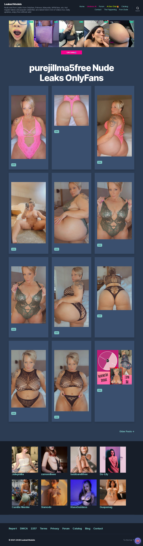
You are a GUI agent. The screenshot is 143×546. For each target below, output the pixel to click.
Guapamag (106, 507)
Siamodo (46, 507)
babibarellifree (79, 474)
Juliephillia (18, 474)
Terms (43, 528)
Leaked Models (13, 4)
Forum (101, 6)
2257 (34, 528)
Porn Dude (123, 9)
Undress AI (91, 6)
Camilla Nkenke (21, 507)
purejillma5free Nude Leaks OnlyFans (71, 72)
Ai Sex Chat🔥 (113, 6)
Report (13, 528)
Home (81, 6)
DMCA (24, 528)
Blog (87, 528)
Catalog (124, 6)
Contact (98, 9)
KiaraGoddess (78, 507)
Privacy (54, 528)
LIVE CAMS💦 (71, 52)
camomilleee (48, 474)
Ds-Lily (104, 474)
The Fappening (110, 9)
